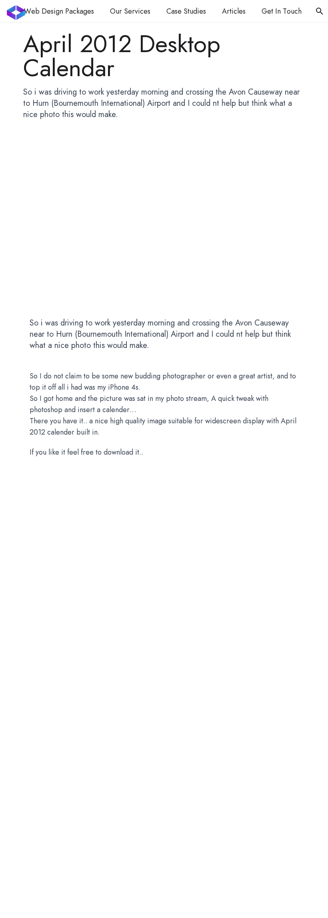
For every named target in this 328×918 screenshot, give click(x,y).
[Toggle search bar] (320, 11)
